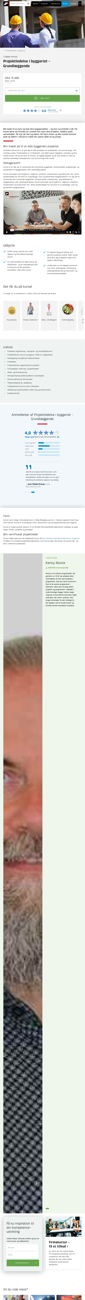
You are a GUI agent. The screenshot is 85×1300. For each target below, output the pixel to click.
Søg (28, 3)
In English (70, 24)
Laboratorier (55, 4)
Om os (69, 19)
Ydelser (35, 4)
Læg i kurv (44, 98)
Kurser (65, 4)
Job (68, 9)
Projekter (44, 4)
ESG (68, 14)
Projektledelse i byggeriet (15, 51)
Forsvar (74, 4)
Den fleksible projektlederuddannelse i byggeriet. (61, 538)
